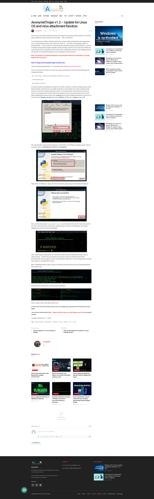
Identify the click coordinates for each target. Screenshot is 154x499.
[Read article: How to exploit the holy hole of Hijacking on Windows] (40, 388)
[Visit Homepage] (53, 8)
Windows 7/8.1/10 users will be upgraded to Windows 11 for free (114, 106)
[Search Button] (122, 16)
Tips (53, 1)
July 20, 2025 (56, 379)
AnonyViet (38, 30)
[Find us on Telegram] (40, 485)
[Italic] (41, 437)
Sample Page (120, 493)
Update (65, 321)
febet (49, 493)
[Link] (57, 437)
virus (74, 321)
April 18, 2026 (35, 379)
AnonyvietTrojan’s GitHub (74, 66)
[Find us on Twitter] (36, 485)
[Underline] (43, 437)
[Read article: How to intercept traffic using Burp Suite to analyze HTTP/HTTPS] (40, 365)
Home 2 (84, 493)
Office (65, 1)
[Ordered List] (48, 437)
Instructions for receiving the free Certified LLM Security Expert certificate (114, 50)
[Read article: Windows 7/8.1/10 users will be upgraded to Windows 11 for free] (109, 36)
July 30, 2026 (100, 44)
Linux (60, 321)
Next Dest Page (111, 493)
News (36, 1)
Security (57, 1)
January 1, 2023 (47, 30)
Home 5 (99, 493)
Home (32, 1)
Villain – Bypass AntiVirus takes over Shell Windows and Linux (66, 312)
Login (89, 426)
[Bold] (39, 437)
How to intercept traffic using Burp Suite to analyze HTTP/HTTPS (40, 375)
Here (56, 303)
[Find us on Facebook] (32, 485)
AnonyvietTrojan (39, 321)
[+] (61, 436)
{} (58, 436)
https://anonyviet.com (75, 468)
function (55, 321)
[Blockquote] (52, 437)
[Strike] (45, 437)
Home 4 (94, 493)
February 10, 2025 (57, 404)
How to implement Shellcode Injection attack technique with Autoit (82, 375)
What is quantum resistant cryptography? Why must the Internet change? (114, 70)
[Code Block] (54, 437)
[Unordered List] (50, 437)
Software (40, 1)
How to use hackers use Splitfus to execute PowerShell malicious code (61, 375)
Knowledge (45, 1)
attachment (48, 321)
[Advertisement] (109, 90)
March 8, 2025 (35, 400)
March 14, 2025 (77, 379)
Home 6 (104, 493)
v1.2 (70, 321)
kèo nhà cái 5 (45, 493)
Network (61, 1)
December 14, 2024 (78, 404)
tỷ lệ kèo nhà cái (37, 493)
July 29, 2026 (110, 65)
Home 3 (89, 493)
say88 (32, 493)
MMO (50, 1)
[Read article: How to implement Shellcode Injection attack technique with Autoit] (82, 365)
